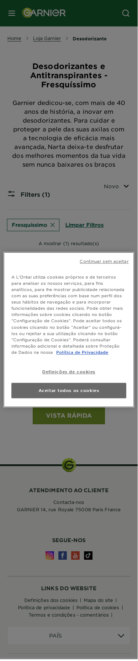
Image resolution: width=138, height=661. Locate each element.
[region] (68, 329)
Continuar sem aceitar (104, 261)
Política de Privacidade (82, 352)
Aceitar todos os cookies (69, 390)
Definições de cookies (68, 371)
